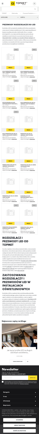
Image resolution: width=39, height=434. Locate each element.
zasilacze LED (28, 266)
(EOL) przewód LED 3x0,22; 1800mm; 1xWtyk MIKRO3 (27, 103)
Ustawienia (19, 420)
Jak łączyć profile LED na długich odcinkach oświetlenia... (19, 351)
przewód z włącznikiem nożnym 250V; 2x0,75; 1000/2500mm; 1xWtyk (9, 228)
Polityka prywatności (24, 383)
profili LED (9, 266)
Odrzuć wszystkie (19, 425)
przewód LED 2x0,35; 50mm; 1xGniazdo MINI (28, 165)
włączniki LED (21, 270)
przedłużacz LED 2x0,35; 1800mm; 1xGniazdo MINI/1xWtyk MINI (9, 166)
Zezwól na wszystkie (19, 431)
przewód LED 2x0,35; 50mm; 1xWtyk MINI (10, 196)
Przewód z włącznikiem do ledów (29, 260)
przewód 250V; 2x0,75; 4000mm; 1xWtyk (26, 228)
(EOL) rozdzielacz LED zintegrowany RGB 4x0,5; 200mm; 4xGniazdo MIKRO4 (10, 104)
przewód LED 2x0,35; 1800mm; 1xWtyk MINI (26, 134)
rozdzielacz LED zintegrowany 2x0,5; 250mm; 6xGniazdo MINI (27, 197)
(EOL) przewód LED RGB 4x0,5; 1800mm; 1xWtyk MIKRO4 (9, 73)
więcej (10, 67)
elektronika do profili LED (8, 268)
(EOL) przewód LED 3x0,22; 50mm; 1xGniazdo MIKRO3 (9, 134)
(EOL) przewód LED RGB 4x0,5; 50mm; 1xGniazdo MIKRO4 (27, 73)
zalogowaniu (14, 76)
